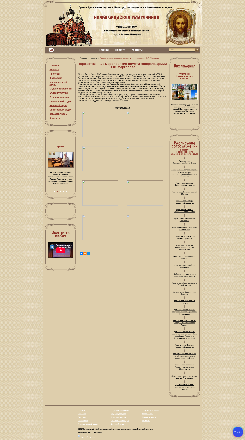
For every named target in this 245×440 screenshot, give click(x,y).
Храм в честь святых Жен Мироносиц (184, 266)
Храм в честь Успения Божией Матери (184, 193)
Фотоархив (56, 78)
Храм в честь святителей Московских (184, 219)
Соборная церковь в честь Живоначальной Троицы (184, 275)
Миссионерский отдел (59, 83)
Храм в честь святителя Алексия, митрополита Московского (184, 367)
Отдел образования (61, 88)
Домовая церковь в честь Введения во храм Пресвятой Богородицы (184, 312)
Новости (120, 50)
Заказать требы (58, 114)
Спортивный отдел (60, 109)
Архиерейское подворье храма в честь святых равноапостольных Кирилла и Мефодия (185, 173)
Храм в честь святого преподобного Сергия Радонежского (184, 247)
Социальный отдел (60, 101)
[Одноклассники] (85, 253)
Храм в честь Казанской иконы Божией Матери (184, 284)
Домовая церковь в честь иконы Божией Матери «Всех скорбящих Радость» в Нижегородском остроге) (184, 335)
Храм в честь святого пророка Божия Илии (184, 228)
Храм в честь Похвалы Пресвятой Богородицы (184, 346)
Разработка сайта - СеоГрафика (90, 432)
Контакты (137, 50)
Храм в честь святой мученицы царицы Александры (184, 377)
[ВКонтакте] (81, 253)
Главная (104, 50)
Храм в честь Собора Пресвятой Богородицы (184, 202)
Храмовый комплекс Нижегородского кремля (184, 184)
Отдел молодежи (59, 97)
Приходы (55, 74)
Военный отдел (58, 105)
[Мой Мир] (88, 253)
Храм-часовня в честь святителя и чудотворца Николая (184, 387)
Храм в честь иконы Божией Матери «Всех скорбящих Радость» (184, 323)
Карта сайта (147, 414)
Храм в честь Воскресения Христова (184, 293)
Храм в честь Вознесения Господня (184, 302)
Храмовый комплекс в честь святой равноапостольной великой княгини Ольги (184, 356)
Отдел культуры (59, 93)
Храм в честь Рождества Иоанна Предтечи (184, 237)
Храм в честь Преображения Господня (185, 257)
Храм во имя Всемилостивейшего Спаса (184, 162)
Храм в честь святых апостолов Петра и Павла (184, 211)
